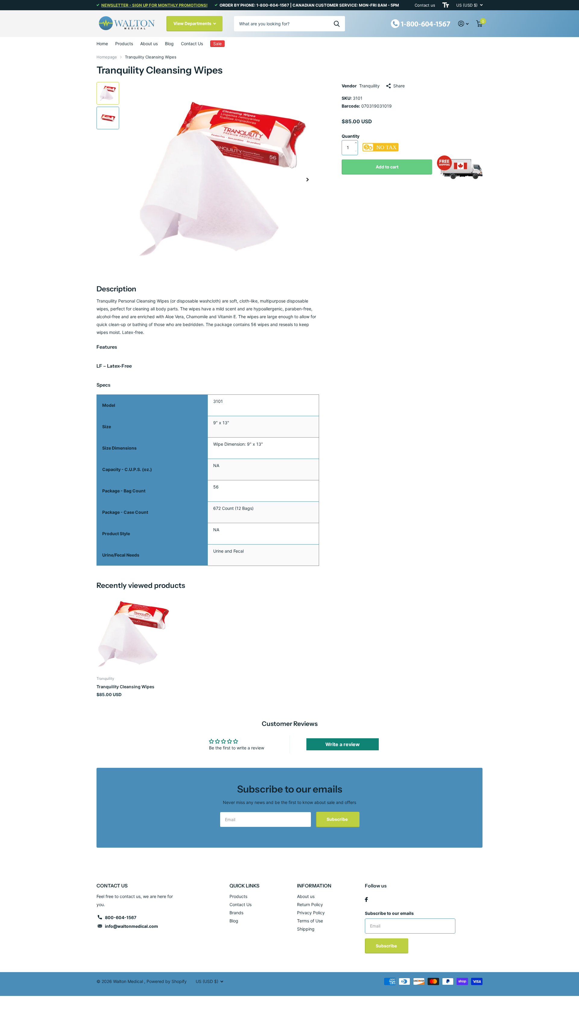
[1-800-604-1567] (421, 23)
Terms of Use (310, 920)
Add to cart (387, 166)
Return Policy (310, 904)
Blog (169, 43)
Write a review (342, 744)
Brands (236, 912)
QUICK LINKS (244, 886)
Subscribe (338, 819)
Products (124, 43)
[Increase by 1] (357, 136)
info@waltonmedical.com (131, 926)
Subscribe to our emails (389, 913)
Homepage (106, 57)
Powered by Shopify (167, 981)
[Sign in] (463, 23)
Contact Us (192, 43)
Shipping (306, 928)
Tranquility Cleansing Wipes (125, 686)
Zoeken (336, 23)
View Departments (192, 23)
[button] (307, 179)
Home (102, 43)
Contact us (425, 5)
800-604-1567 (120, 917)
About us (149, 43)
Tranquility (369, 85)
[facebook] (366, 899)
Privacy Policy (311, 912)
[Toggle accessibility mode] (445, 5)
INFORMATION (314, 886)
